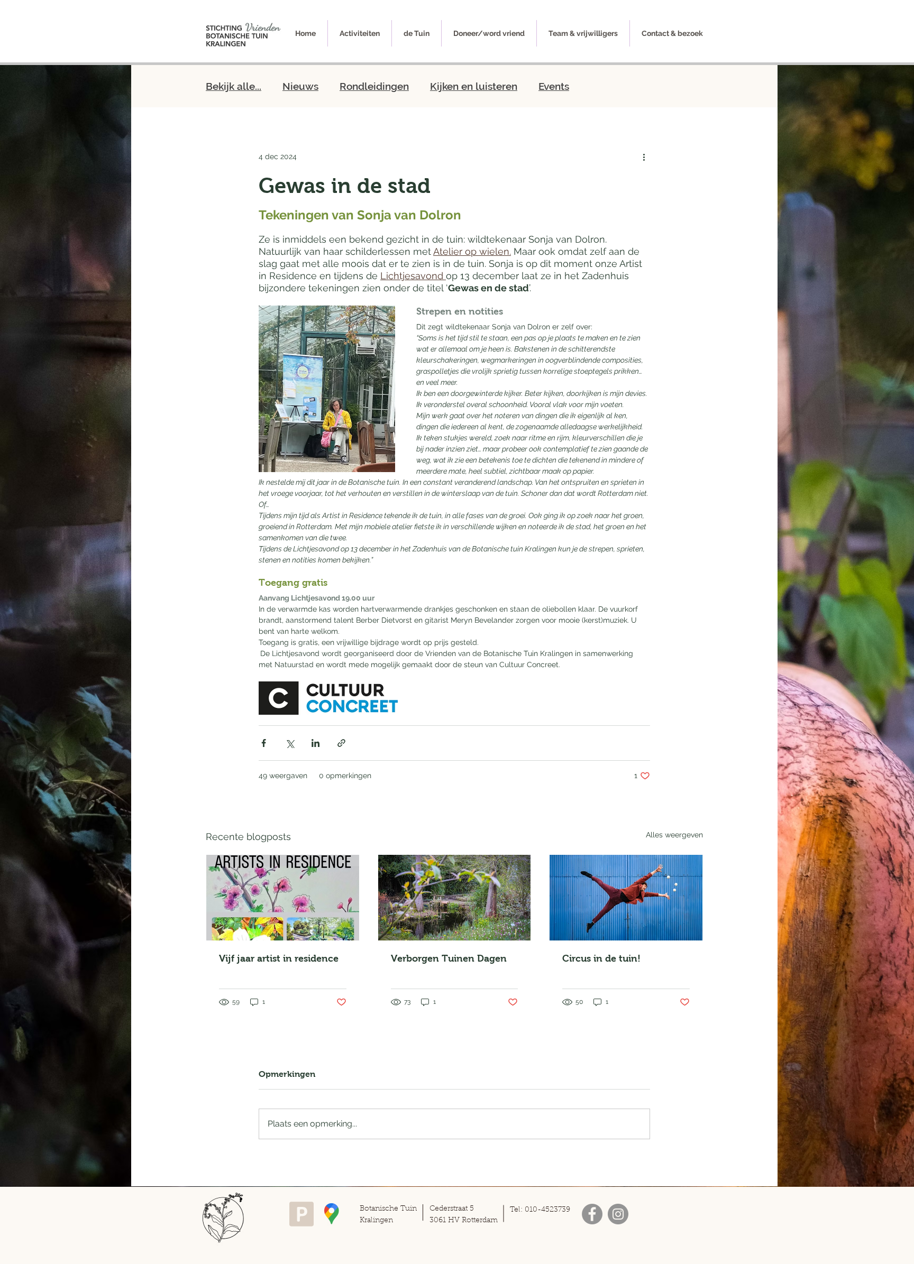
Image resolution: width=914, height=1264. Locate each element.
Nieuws (300, 86)
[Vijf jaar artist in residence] (282, 897)
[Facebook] (592, 1214)
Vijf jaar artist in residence (279, 958)
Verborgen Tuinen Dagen (449, 958)
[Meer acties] (643, 156)
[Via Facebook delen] (264, 743)
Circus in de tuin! (601, 958)
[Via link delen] (341, 743)
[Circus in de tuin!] (626, 897)
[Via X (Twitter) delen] (290, 743)
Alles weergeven (674, 835)
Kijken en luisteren (473, 86)
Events (553, 86)
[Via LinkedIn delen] (315, 743)
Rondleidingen (374, 86)
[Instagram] (618, 1214)
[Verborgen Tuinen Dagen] (454, 897)
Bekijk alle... (233, 86)
